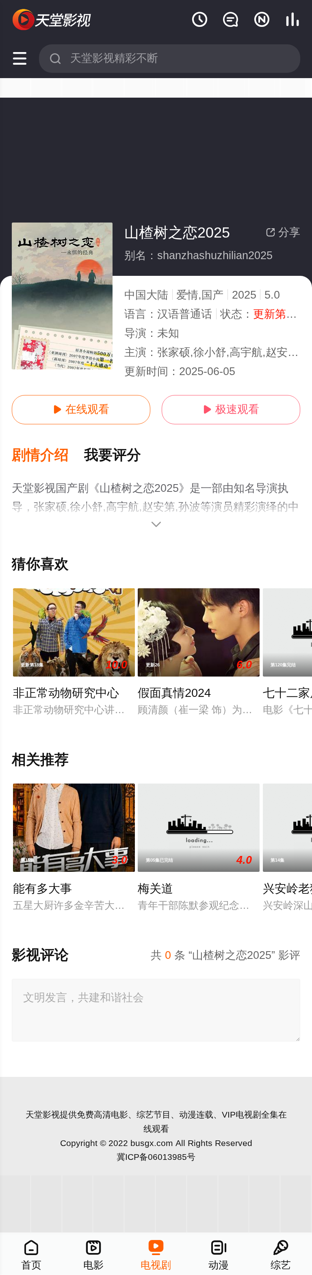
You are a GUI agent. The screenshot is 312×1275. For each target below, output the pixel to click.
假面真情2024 (174, 692)
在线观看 (81, 409)
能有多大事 (42, 888)
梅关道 (155, 888)
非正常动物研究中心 (66, 692)
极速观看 (231, 409)
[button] (48, 455)
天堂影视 (43, 1114)
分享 (283, 232)
